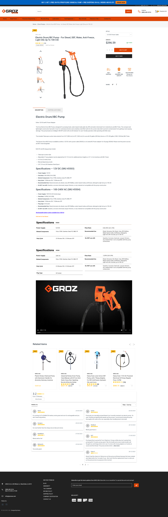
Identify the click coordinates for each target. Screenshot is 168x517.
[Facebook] (116, 84)
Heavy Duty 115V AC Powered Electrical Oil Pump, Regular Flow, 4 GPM (123, 378)
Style (108, 31)
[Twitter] (113, 84)
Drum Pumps (41, 24)
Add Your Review (50, 45)
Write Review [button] (38, 399)
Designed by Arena (15, 510)
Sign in (159, 5)
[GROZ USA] (10, 11)
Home (34, 24)
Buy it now (119, 56)
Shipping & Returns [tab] (54, 110)
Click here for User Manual (42, 216)
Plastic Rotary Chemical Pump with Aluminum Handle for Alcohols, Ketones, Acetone (45, 378)
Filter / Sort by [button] (127, 405)
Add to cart (123, 50)
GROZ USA (38, 34)
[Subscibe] (136, 485)
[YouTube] (6, 504)
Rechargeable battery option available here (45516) (50, 212)
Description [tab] (39, 110)
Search (129, 11)
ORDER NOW (121, 2)
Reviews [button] (34, 404)
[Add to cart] (79, 385)
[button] (40, 43)
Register (164, 5)
